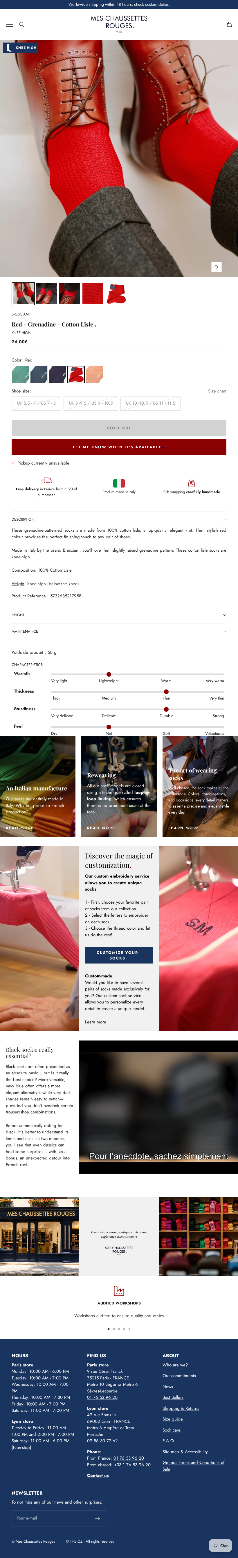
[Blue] (39, 374)
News (168, 1386)
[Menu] (9, 24)
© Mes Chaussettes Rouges (33, 1541)
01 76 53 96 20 (102, 1397)
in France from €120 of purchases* (46, 492)
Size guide (173, 1419)
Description (23, 519)
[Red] (76, 374)
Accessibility (196, 1452)
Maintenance (25, 631)
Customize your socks (117, 955)
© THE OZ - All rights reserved (90, 1541)
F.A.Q (168, 1441)
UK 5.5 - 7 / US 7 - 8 (36, 403)
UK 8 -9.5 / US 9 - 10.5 (91, 403)
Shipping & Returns (181, 1408)
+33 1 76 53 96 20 (132, 1465)
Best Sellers (173, 1397)
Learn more (95, 1022)
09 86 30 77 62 (102, 1441)
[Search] (21, 24)
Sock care (172, 1430)
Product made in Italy (119, 492)
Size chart (217, 391)
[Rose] (94, 374)
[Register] (97, 1518)
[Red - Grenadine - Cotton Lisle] (46, 293)
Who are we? (175, 1365)
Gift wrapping (191, 492)
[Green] (20, 374)
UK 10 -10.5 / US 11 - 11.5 (150, 403)
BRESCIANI (21, 314)
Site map (171, 1452)
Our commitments (179, 1375)
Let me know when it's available (117, 447)
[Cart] (229, 24)
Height (18, 615)
